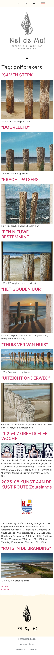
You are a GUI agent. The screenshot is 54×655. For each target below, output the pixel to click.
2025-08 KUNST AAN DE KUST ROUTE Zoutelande (26, 484)
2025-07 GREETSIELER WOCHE (24, 436)
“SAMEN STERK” (17, 74)
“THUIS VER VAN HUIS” (24, 344)
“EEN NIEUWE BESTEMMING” (16, 234)
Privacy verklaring (27, 644)
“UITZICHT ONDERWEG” (25, 378)
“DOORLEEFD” (15, 127)
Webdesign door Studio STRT (27, 649)
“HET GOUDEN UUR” (21, 289)
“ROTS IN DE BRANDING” (26, 548)
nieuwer (6, 589)
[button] (27, 58)
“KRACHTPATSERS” (20, 179)
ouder (5, 586)
